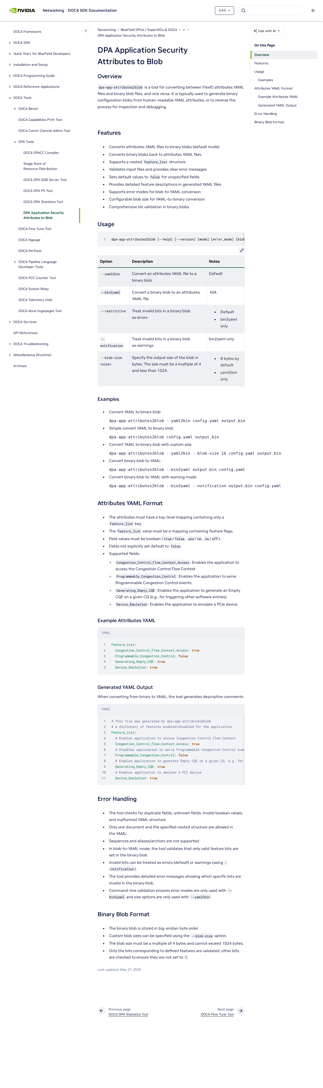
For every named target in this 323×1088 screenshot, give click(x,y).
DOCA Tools (22, 98)
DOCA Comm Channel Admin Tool (44, 131)
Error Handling (265, 114)
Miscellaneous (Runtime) (32, 355)
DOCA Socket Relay (33, 289)
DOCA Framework (27, 32)
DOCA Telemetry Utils (35, 300)
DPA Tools (26, 142)
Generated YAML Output (277, 105)
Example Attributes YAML (278, 97)
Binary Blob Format (269, 122)
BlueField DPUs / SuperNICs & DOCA (149, 30)
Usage (259, 71)
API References (25, 333)
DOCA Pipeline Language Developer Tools (37, 264)
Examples (265, 80)
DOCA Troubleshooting (30, 344)
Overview (261, 55)
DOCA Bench (28, 109)
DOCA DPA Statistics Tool (43, 202)
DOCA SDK (21, 43)
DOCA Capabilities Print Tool (40, 120)
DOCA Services (25, 322)
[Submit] (243, 10)
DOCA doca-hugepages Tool (39, 311)
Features (261, 63)
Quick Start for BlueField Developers (41, 54)
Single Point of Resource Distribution (40, 166)
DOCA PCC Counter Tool (37, 278)
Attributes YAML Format (273, 88)
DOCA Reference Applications (36, 87)
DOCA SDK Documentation (92, 10)
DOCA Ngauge (29, 240)
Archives (20, 366)
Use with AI (267, 31)
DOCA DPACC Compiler (41, 153)
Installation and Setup (30, 65)
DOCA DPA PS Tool (37, 191)
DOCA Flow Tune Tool (34, 229)
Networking (53, 10)
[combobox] (271, 10)
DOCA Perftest (30, 251)
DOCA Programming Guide (34, 76)
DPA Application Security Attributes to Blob (43, 215)
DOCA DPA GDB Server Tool (44, 180)
